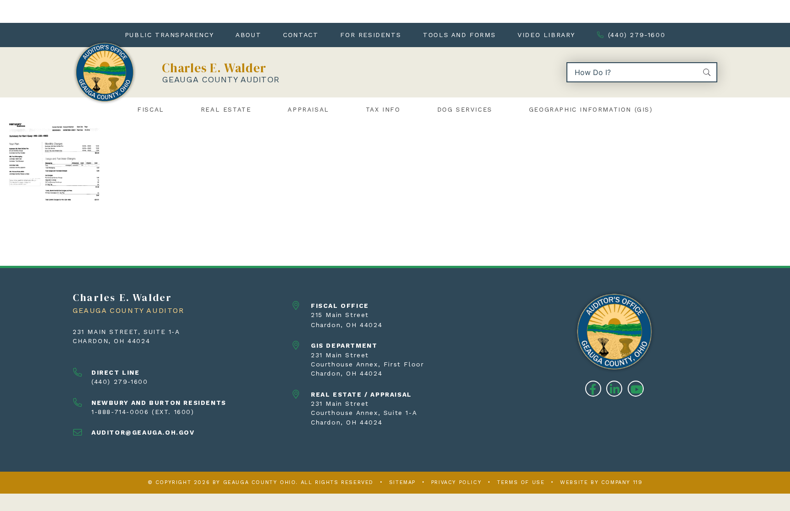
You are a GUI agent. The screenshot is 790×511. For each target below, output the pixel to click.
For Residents (370, 34)
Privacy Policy (456, 482)
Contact (300, 34)
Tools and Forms (459, 34)
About (248, 34)
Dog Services (464, 109)
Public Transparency (169, 34)
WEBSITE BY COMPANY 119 (601, 482)
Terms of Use (520, 482)
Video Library (546, 34)
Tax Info (383, 109)
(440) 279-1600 (636, 34)
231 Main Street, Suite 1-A (126, 331)
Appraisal (308, 109)
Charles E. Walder (214, 67)
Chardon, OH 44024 (111, 340)
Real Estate (226, 109)
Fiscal (150, 109)
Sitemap (402, 482)
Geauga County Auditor (221, 79)
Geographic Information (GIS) (591, 109)
